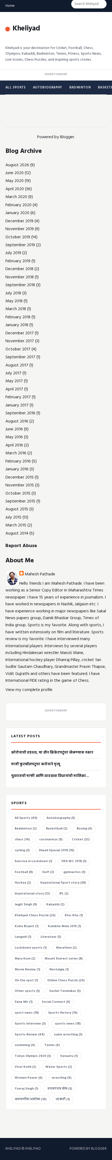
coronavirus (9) (51, 839)
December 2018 (19, 269)
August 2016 (16, 421)
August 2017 (16, 365)
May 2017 (14, 381)
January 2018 (16, 325)
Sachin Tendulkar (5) (65, 991)
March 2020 (16, 197)
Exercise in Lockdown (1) (33, 861)
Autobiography (47, 87)
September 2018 (20, 285)
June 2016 (14, 429)
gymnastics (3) (74, 872)
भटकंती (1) (63, 1099)
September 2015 (20, 501)
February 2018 (17, 317)
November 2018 (19, 277)
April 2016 (14, 445)
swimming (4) (25, 1045)
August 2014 (16, 533)
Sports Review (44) (30, 1034)
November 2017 (19, 341)
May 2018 (14, 301)
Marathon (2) (66, 948)
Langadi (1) (23, 937)
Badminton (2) (26, 828)
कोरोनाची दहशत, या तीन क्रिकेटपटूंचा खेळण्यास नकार (52, 752)
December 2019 (19, 221)
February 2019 (17, 261)
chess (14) (22, 839)
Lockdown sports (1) (31, 948)
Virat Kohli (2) (25, 1067)
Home (10, 6)
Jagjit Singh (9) (26, 904)
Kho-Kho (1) (74, 915)
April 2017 (14, 389)
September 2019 (20, 245)
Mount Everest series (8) (64, 958)
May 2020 (14, 181)
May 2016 (14, 437)
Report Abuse (21, 546)
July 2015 (13, 517)
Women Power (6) (28, 1078)
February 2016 (18, 461)
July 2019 (13, 253)
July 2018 (13, 293)
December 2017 (19, 333)
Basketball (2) (56, 828)
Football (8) (24, 872)
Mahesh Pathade (40, 574)
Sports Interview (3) (30, 1023)
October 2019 (17, 237)
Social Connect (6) (56, 1002)
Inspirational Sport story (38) (63, 883)
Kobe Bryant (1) (27, 926)
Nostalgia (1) (59, 969)
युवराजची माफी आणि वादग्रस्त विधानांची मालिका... (50, 776)
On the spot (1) (26, 980)
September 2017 (20, 357)
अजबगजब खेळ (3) (59, 1088)
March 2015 (15, 525)
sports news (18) (68, 1023)
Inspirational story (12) (32, 893)
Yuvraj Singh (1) (26, 1088)
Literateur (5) (51, 937)
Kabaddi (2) (55, 904)
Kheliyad (26, 28)
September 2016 (20, 413)
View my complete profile (28, 690)
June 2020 (14, 173)
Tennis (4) (52, 1045)
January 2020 (17, 213)
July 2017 (13, 373)
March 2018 (15, 309)
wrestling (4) (61, 1078)
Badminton (80, 87)
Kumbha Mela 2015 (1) (64, 926)
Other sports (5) (27, 991)
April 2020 (14, 189)
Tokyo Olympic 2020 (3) (33, 1056)
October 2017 (17, 349)
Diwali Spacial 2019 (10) (56, 850)
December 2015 (19, 477)
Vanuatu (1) (69, 1056)
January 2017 (17, 405)
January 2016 (17, 469)
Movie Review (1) (27, 969)
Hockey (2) (23, 883)
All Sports (15, 87)
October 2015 (17, 493)
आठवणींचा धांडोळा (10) (30, 1099)
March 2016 (15, 453)
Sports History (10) (62, 1013)
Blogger (67, 137)
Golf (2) (48, 872)
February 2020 (18, 205)
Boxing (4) (84, 828)
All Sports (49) (26, 818)
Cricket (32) (81, 839)
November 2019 (19, 229)
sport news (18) (27, 1013)
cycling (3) (22, 850)
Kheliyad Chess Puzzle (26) (35, 915)
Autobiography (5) (60, 818)
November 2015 (19, 485)
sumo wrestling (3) (68, 1034)
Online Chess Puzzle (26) (66, 980)
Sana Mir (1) (24, 1002)
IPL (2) (64, 893)
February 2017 (18, 397)
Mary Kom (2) (25, 958)
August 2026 (17, 165)
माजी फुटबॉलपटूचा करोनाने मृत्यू (35, 764)
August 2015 (16, 509)
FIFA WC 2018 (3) (73, 861)
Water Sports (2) (58, 1067)
